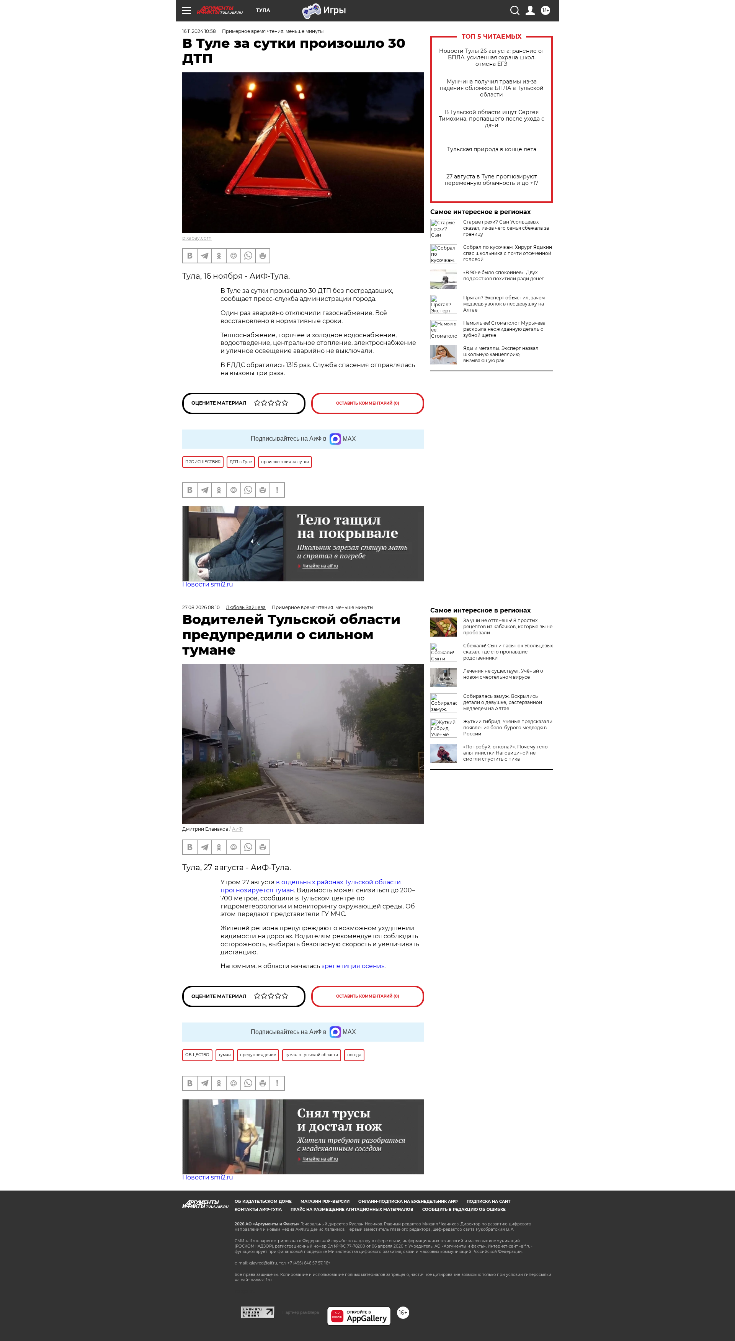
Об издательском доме (263, 1201)
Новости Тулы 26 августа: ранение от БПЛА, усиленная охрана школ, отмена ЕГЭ (491, 57)
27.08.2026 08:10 (201, 607)
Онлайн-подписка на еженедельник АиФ (408, 1201)
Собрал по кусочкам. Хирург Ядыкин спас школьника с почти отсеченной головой (507, 253)
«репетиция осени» (353, 966)
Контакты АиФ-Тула (258, 1209)
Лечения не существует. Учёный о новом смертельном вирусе (503, 674)
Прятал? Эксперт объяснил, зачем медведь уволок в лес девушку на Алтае (504, 304)
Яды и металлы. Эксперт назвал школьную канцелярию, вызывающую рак (501, 354)
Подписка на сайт (488, 1201)
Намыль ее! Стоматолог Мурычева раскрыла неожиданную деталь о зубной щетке (504, 329)
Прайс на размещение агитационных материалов (352, 1209)
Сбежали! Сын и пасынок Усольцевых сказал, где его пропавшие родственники (508, 652)
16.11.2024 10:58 (199, 31)
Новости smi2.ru (207, 584)
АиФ (237, 829)
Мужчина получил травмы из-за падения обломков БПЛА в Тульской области (492, 88)
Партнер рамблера (301, 1312)
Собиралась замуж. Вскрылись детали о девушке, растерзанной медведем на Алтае (502, 702)
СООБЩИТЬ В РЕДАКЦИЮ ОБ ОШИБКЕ (464, 1209)
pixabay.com (197, 238)
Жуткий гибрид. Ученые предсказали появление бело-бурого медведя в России (507, 728)
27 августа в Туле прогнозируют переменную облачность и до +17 (491, 179)
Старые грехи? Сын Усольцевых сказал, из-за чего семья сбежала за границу (506, 228)
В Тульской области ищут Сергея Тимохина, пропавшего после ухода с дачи (491, 119)
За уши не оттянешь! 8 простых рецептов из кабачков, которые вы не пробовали (507, 626)
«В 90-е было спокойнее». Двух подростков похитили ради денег (503, 275)
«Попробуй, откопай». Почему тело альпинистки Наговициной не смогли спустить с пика (505, 753)
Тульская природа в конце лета (491, 149)
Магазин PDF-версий (325, 1201)
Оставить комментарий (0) (367, 403)
